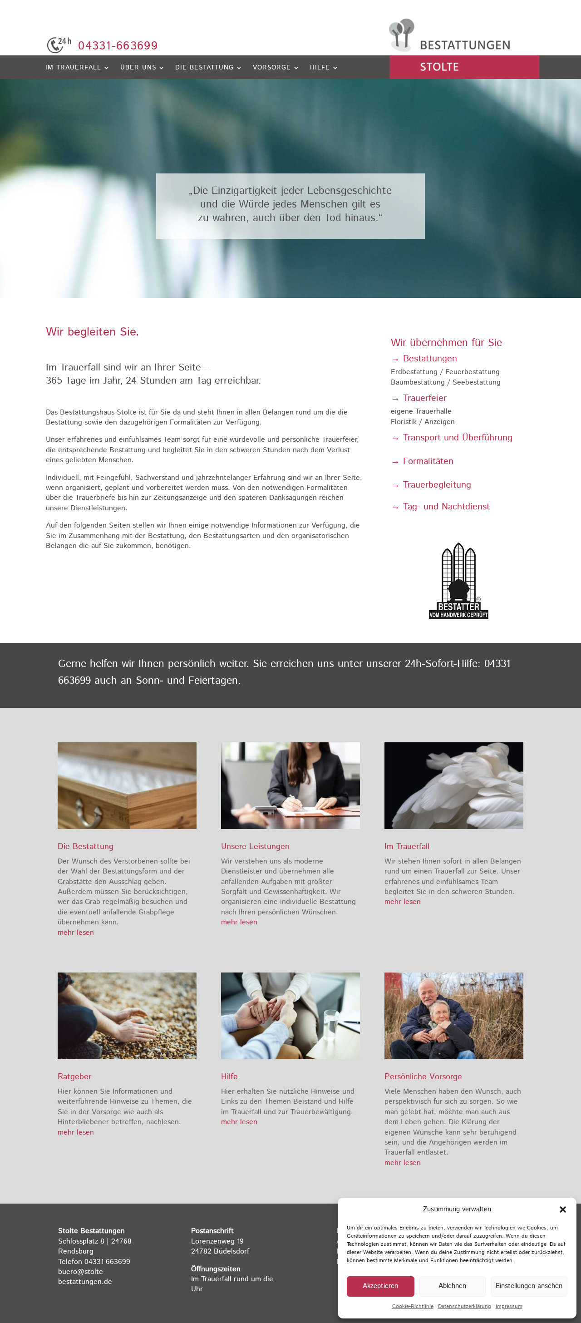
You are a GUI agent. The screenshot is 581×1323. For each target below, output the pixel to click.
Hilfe (320, 68)
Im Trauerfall (73, 68)
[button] (562, 1209)
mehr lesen (76, 933)
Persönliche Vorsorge (423, 1077)
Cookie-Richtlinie (412, 1306)
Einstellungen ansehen (529, 1286)
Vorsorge (272, 68)
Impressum (509, 1306)
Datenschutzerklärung (464, 1306)
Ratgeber (74, 1077)
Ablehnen (452, 1286)
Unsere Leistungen (255, 847)
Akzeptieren (380, 1286)
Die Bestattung (204, 68)
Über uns (138, 68)
